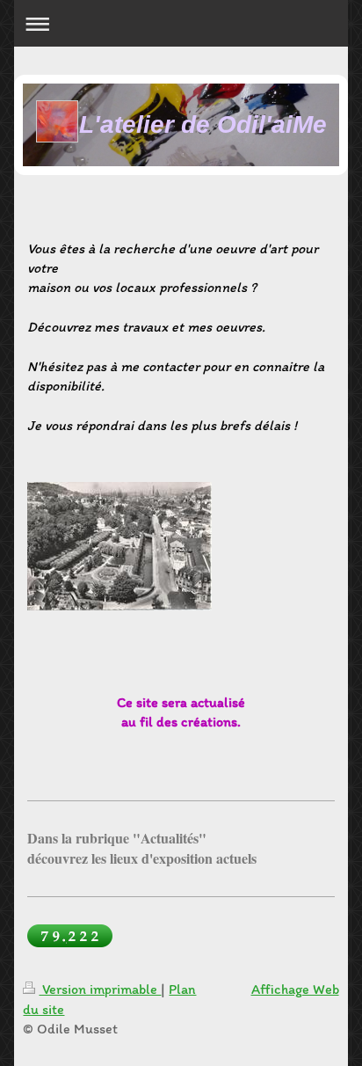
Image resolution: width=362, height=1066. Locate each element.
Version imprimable (100, 989)
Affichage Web (295, 989)
